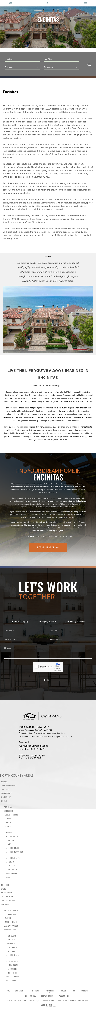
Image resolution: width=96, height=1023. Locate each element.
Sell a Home (34, 991)
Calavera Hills (7, 897)
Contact (84, 991)
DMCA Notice (30, 996)
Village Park (11, 981)
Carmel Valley (6, 793)
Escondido (8, 811)
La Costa (7, 823)
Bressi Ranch (6, 893)
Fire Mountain (10, 914)
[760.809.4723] (48, 3)
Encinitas (8, 807)
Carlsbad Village (8, 901)
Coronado (5, 904)
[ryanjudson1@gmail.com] (10, 3)
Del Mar (4, 801)
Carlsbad (5, 789)
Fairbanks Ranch (11, 815)
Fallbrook (8, 819)
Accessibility (65, 996)
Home (8, 991)
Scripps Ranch (12, 965)
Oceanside (10, 840)
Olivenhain (10, 944)
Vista (8, 877)
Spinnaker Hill (12, 973)
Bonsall (4, 782)
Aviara (3, 889)
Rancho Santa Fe (13, 858)
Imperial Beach (10, 922)
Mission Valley (12, 836)
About (63, 991)
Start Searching (48, 547)
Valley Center (11, 873)
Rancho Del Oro (12, 955)
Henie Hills (9, 918)
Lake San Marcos (11, 926)
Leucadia (9, 833)
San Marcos (11, 866)
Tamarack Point (12, 977)
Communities (50, 991)
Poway (8, 844)
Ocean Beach (11, 936)
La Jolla (7, 826)
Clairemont (6, 797)
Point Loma (10, 951)
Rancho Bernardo (13, 848)
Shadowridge (11, 969)
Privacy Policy (47, 996)
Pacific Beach (11, 947)
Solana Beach (11, 870)
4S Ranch (5, 885)
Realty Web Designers (81, 1000)
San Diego (10, 862)
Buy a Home (19, 991)
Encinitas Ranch (11, 910)
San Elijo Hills (12, 961)
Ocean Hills (11, 940)
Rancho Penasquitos (14, 852)
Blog (73, 991)
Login (48, 992)
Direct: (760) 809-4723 (32, 749)
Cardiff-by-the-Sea (9, 786)
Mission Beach (10, 930)
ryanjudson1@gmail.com (33, 745)
